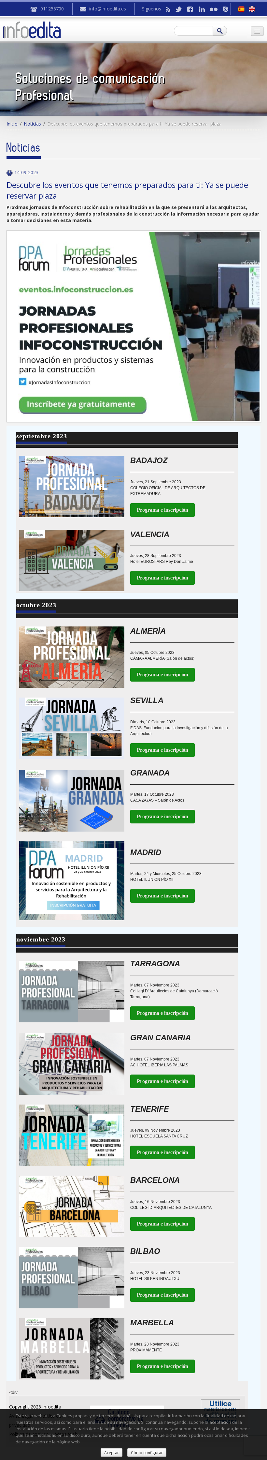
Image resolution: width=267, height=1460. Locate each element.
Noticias (32, 124)
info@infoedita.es (107, 9)
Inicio (12, 124)
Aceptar (111, 1452)
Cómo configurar (147, 1452)
